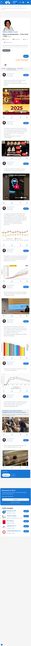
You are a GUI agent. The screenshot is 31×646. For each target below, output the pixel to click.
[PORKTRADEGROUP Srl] (4, 532)
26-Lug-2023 (9, 397)
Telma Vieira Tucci (10, 73)
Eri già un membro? (16, 502)
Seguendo (16, 39)
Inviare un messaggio (22, 60)
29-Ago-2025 (9, 209)
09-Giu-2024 (10, 251)
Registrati (6, 475)
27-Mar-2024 (9, 322)
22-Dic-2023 (9, 364)
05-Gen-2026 (10, 124)
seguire (26, 56)
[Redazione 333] (4, 512)
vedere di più (6, 50)
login (13, 475)
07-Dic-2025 (9, 164)
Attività (3, 68)
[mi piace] (3, 117)
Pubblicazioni (8, 42)
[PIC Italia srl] (4, 522)
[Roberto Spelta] (4, 517)
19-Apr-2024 (9, 287)
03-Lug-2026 (10, 76)
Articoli (25, 39)
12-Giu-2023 (9, 441)
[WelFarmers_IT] (4, 527)
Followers (5, 39)
